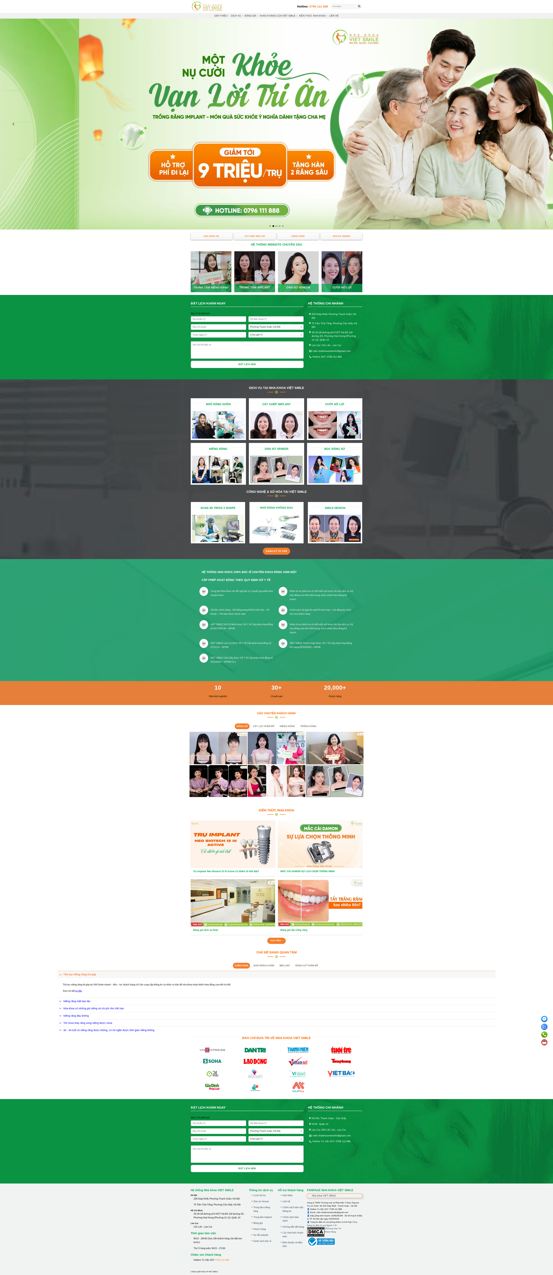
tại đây (78, 991)
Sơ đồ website (260, 1235)
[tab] (242, 726)
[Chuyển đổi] (60, 974)
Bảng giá (258, 1223)
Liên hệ (334, 16)
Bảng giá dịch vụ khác (205, 930)
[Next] (539, 124)
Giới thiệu (220, 16)
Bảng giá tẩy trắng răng (293, 930)
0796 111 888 (318, 6)
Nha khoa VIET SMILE (324, 1195)
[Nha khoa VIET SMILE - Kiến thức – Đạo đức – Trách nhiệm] (207, 6)
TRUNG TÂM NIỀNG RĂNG (211, 287)
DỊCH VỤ (236, 16)
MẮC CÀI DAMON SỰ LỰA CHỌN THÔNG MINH (307, 871)
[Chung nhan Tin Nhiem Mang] (335, 1231)
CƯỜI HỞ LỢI (342, 287)
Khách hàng (259, 1229)
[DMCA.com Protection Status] (315, 1231)
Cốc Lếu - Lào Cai (203, 1227)
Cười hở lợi (259, 1195)
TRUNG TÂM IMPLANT (254, 287)
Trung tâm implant (262, 1217)
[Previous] (13, 124)
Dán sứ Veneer (261, 1201)
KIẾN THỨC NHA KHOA (312, 16)
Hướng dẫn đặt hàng (293, 1227)
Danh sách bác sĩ (262, 1241)
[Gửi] (359, 6)
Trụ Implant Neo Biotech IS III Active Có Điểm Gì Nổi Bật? (226, 871)
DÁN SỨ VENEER (298, 287)
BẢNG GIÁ (250, 16)
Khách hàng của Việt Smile (277, 16)
